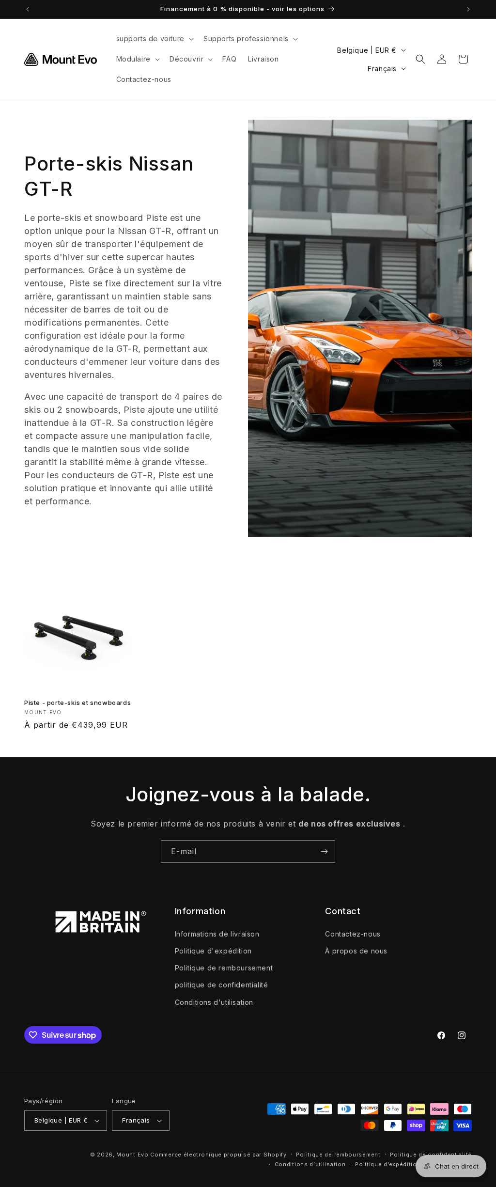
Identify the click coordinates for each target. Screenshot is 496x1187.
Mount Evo (132, 1154)
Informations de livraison (217, 934)
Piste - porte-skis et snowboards (77, 702)
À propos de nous (356, 951)
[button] (154, 39)
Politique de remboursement (224, 968)
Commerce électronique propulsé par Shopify (218, 1154)
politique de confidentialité (221, 985)
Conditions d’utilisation (310, 1164)
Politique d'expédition (213, 951)
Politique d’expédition (387, 1164)
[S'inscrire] (324, 851)
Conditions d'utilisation (214, 1002)
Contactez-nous (352, 934)
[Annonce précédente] (27, 9)
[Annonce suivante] (468, 9)
